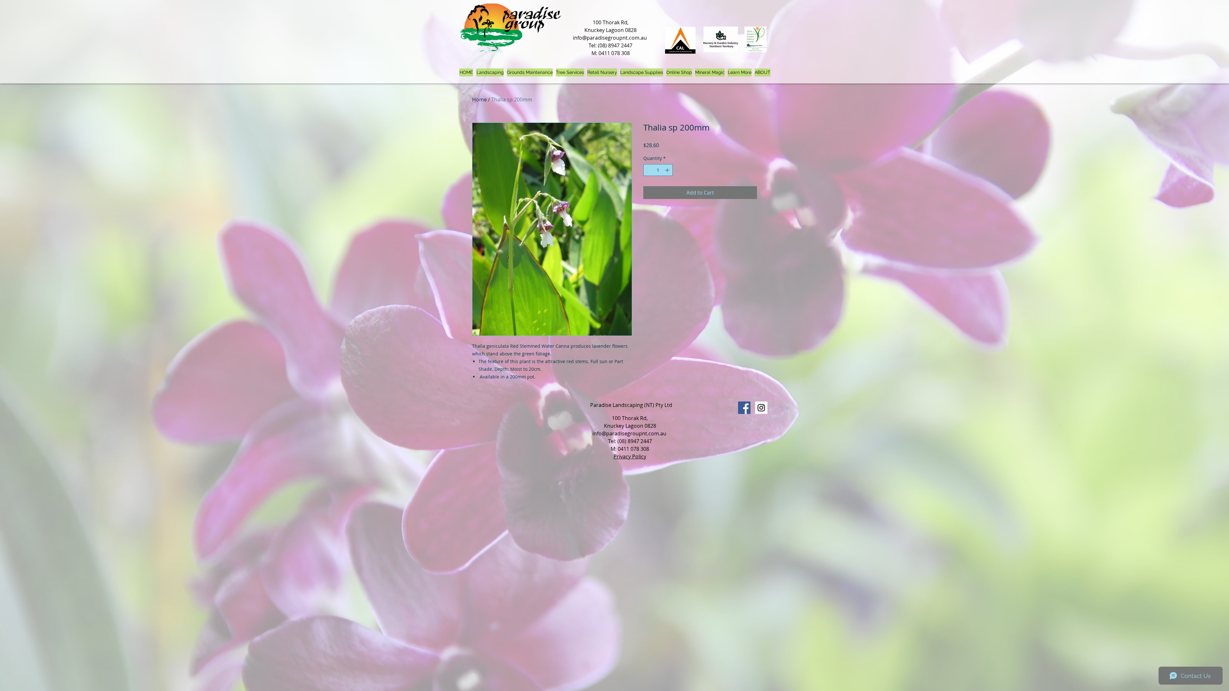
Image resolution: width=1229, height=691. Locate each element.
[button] (739, 72)
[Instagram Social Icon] (761, 407)
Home (479, 99)
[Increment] (668, 170)
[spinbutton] (658, 170)
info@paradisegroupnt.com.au (610, 37)
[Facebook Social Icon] (744, 407)
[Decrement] (648, 170)
